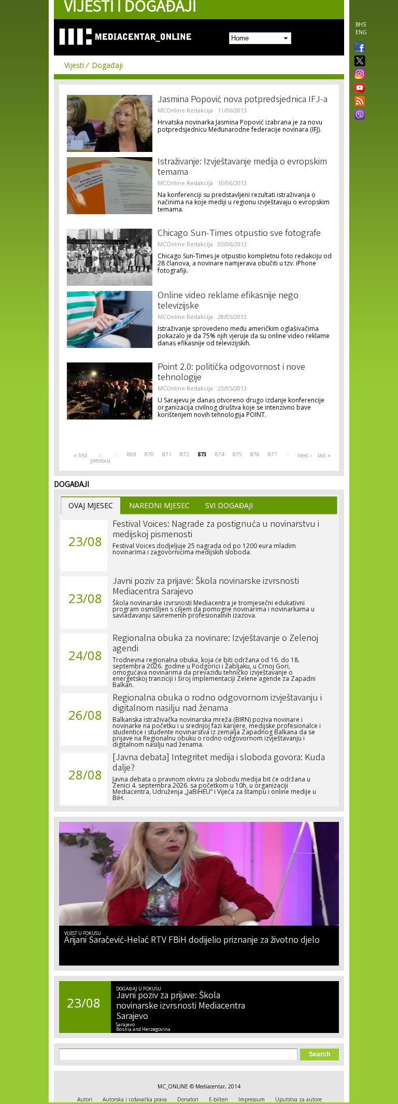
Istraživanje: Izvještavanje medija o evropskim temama (242, 167)
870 (149, 454)
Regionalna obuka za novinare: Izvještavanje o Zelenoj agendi (215, 644)
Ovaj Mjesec (90, 505)
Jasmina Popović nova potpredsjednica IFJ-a (243, 100)
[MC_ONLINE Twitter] (357, 61)
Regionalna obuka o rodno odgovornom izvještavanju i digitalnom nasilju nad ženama (217, 704)
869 (131, 454)
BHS (361, 24)
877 (272, 454)
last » (324, 455)
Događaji (107, 65)
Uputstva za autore (298, 1099)
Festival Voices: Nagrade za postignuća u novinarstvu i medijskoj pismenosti (215, 530)
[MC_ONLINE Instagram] (357, 75)
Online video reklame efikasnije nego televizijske (228, 301)
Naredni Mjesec (159, 505)
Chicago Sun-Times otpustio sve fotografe (239, 234)
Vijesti (74, 65)
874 (219, 454)
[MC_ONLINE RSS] (357, 102)
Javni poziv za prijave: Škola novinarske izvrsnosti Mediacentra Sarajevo (205, 587)
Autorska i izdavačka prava (135, 1099)
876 (255, 454)
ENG (361, 32)
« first (81, 455)
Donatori (187, 1099)
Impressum (251, 1099)
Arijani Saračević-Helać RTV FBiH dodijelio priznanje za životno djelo (192, 940)
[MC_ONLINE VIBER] (357, 115)
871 (167, 454)
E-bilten (218, 1099)
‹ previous (100, 458)
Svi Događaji (229, 505)
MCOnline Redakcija (185, 110)
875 (237, 454)
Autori (84, 1099)
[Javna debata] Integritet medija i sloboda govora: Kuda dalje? (218, 763)
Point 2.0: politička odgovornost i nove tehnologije (231, 373)
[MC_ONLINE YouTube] (357, 87)
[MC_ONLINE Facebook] (357, 48)
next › (304, 455)
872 (184, 454)
